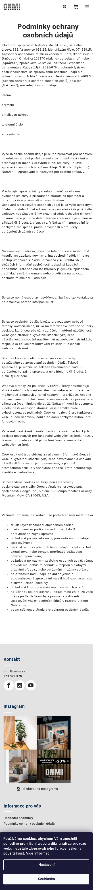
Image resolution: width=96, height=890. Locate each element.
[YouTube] (31, 685)
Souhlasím (46, 879)
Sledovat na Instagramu (40, 789)
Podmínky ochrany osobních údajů (29, 823)
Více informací (38, 853)
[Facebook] (9, 685)
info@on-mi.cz (14, 671)
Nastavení (46, 865)
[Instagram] (20, 685)
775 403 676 (13, 676)
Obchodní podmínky (18, 818)
